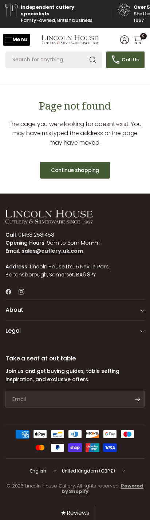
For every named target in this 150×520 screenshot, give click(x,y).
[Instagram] (24, 292)
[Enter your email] (137, 399)
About (14, 310)
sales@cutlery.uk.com (52, 251)
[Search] (93, 59)
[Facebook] (11, 292)
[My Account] (124, 39)
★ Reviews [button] (75, 513)
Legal (13, 330)
